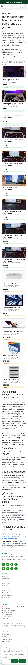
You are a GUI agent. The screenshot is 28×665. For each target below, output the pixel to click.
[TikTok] (3, 568)
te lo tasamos (10, 521)
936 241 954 (8, 2)
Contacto (4, 604)
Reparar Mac (5, 576)
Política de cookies (6, 641)
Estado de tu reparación (7, 588)
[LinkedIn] (7, 568)
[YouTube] (11, 564)
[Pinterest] (11, 568)
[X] (16, 568)
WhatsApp (12, 610)
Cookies (20, 623)
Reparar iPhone (5, 578)
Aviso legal (11, 623)
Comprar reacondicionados (8, 595)
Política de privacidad (7, 639)
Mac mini (17, 536)
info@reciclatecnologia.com (9, 614)
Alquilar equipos (5, 597)
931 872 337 (14, 2)
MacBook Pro (7, 536)
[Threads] (16, 564)
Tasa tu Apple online (6, 592)
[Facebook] (7, 564)
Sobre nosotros (5, 634)
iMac (13, 536)
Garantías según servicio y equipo (11, 1)
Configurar (6, 661)
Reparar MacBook (6, 583)
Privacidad (16, 623)
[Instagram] (3, 564)
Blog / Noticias (5, 636)
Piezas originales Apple (7, 599)
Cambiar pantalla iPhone (7, 581)
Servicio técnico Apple (7, 585)
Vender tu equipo (6, 590)
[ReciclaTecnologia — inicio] (7, 6)
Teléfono (20, 2)
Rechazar (14, 661)
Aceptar (22, 661)
